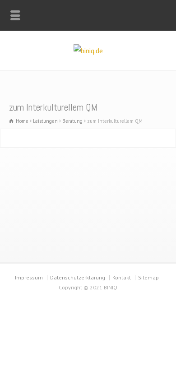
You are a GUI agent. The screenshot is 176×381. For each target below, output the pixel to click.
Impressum (29, 277)
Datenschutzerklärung (77, 277)
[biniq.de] (88, 50)
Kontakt (121, 277)
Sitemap (148, 277)
